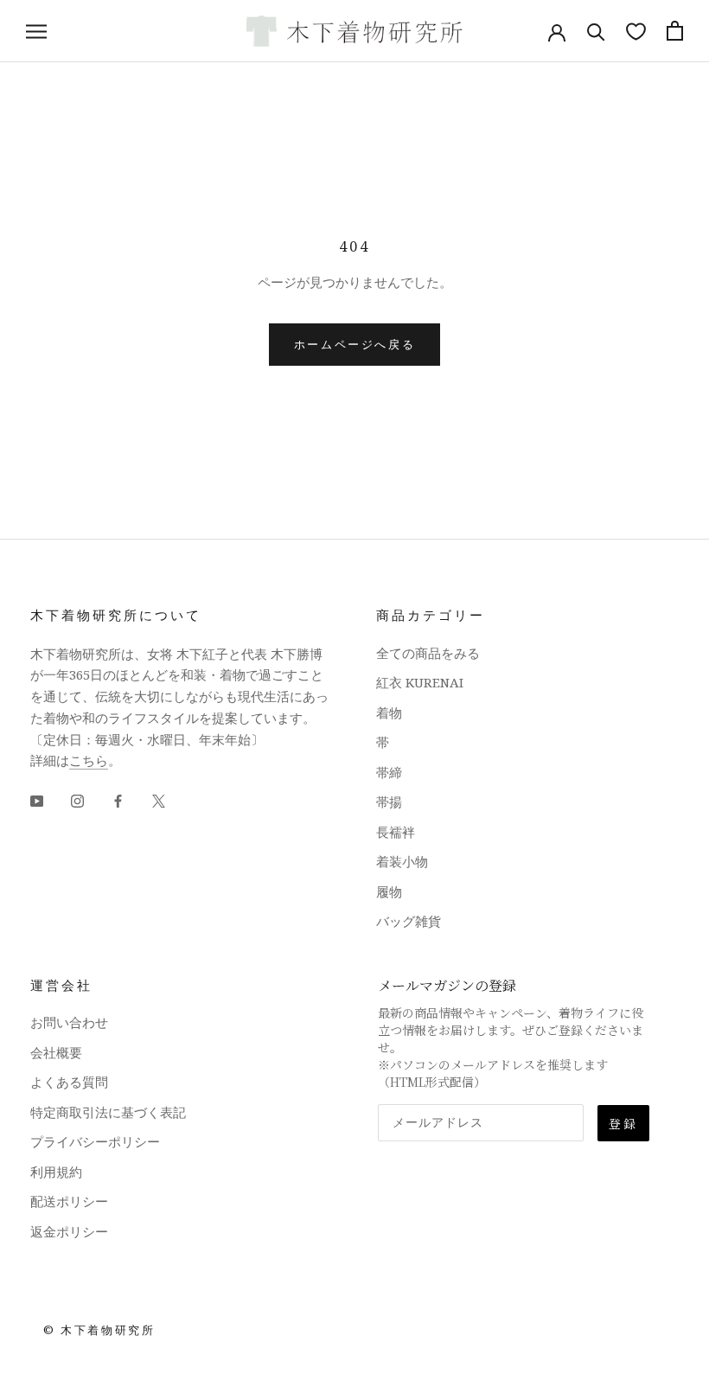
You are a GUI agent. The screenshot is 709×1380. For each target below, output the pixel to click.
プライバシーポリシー (95, 1141)
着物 (389, 712)
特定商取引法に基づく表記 (108, 1112)
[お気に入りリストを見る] (636, 31)
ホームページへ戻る (354, 344)
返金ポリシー (69, 1231)
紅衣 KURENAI (419, 682)
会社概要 (56, 1052)
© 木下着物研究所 (99, 1330)
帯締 (389, 772)
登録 (623, 1123)
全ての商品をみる (428, 652)
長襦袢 (395, 831)
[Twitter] (158, 799)
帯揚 (389, 801)
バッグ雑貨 (408, 921)
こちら (88, 760)
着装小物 (402, 861)
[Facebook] (118, 799)
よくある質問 (69, 1081)
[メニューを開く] (36, 30)
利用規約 (56, 1171)
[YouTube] (36, 799)
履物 (389, 891)
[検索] (596, 31)
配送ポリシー (69, 1201)
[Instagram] (77, 799)
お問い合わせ (69, 1022)
